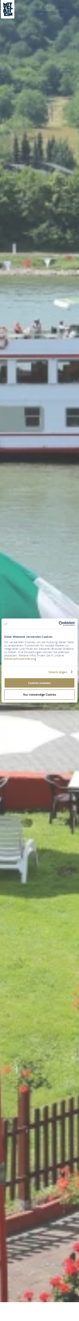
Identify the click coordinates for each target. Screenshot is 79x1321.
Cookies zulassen (39, 683)
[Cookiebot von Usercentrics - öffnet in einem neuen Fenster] (59, 623)
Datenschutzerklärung (20, 659)
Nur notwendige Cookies (39, 694)
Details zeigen (58, 672)
